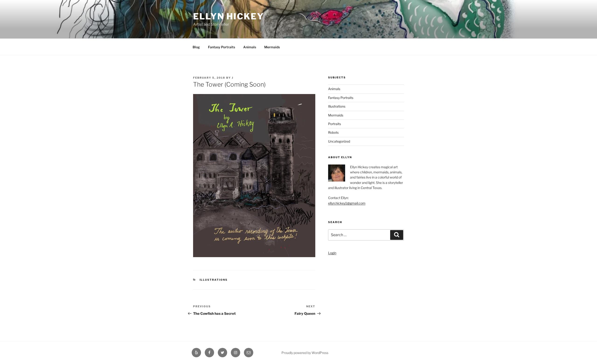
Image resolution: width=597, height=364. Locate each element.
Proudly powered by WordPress (304, 353)
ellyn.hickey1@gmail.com (346, 203)
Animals (249, 47)
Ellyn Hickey (228, 16)
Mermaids (272, 47)
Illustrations (214, 279)
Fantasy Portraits (221, 47)
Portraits (334, 124)
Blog (196, 47)
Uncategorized (339, 141)
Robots (333, 132)
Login (332, 253)
